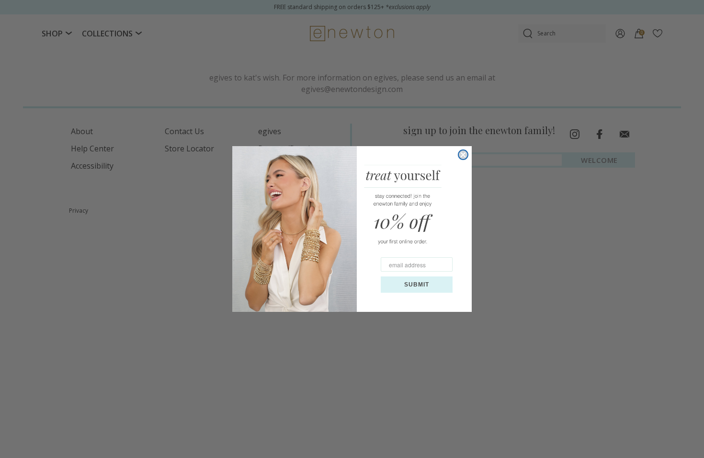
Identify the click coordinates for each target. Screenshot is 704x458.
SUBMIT (416, 284)
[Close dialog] (463, 155)
